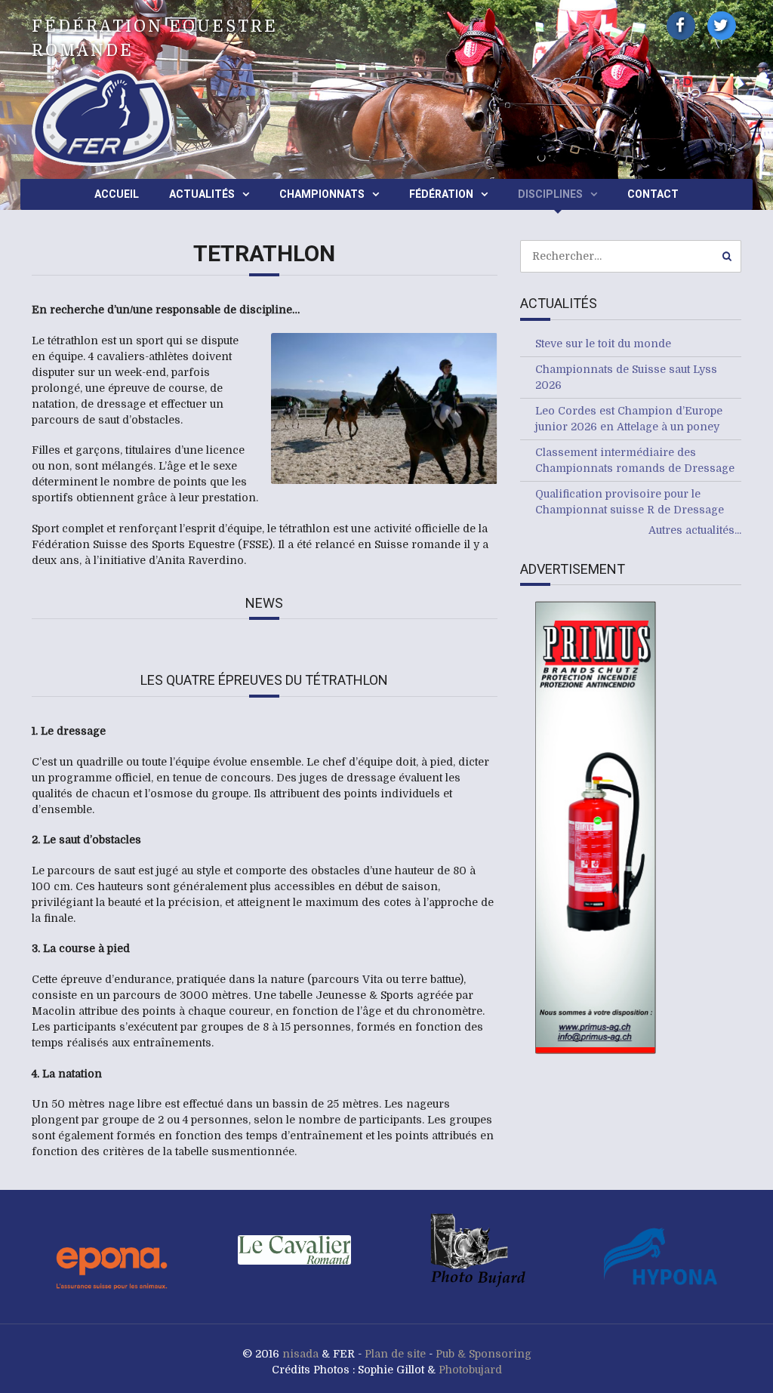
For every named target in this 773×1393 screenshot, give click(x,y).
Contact (653, 194)
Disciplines (550, 194)
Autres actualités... (694, 530)
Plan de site (395, 1354)
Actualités (202, 194)
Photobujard (470, 1370)
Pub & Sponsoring (483, 1354)
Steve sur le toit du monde (603, 343)
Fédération (441, 194)
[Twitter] (721, 25)
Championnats (322, 194)
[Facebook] (681, 25)
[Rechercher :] (630, 256)
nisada (300, 1354)
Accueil (116, 194)
